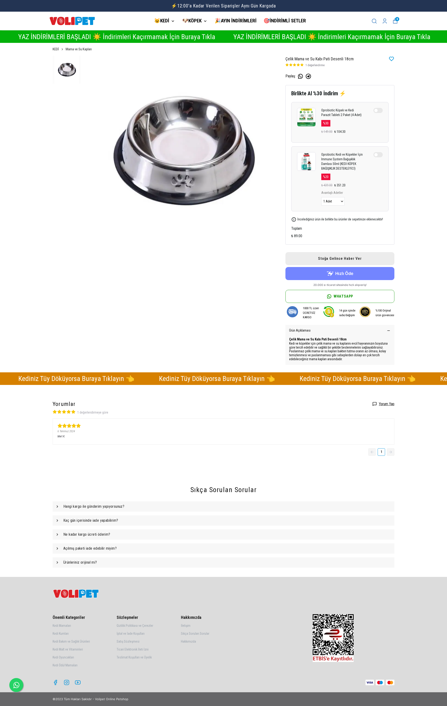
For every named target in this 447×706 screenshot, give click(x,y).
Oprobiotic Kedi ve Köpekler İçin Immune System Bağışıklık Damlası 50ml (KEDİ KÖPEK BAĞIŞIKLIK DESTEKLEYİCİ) (342, 161)
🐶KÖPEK (192, 21)
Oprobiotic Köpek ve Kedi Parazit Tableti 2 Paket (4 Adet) (341, 112)
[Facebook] (55, 682)
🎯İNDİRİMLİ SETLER (285, 21)
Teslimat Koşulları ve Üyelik (134, 657)
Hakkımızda (188, 641)
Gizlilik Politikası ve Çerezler (135, 625)
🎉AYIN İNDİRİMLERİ (236, 21)
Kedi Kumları (61, 633)
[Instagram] (66, 682)
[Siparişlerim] (385, 21)
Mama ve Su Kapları (79, 49)
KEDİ (56, 49)
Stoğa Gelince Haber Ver (340, 258)
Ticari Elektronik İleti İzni (133, 649)
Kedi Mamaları (62, 625)
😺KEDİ (161, 21)
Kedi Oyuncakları (63, 657)
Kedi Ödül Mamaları (65, 665)
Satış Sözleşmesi (128, 641)
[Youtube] (78, 682)
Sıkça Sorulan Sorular (195, 633)
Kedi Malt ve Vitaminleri (68, 649)
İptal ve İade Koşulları (131, 633)
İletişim (185, 625)
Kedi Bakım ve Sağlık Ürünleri (71, 641)
